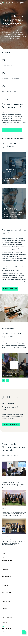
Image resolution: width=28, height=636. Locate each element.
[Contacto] (24, 632)
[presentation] (14, 365)
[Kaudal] (6, 627)
